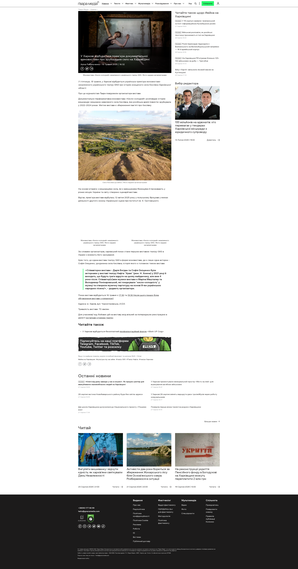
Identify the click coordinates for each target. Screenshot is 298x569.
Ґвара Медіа (83, 9)
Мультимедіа (144, 3)
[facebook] (80, 526)
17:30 (121, 295)
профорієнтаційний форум (133, 331)
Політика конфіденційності (141, 514)
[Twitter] (87, 68)
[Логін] (218, 3)
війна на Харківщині (87, 359)
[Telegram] (91, 68)
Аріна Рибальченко (91, 64)
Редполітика (139, 509)
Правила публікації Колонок (210, 519)
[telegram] (89, 526)
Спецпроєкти (187, 513)
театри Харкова (146, 359)
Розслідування (162, 3)
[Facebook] (82, 68)
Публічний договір (141, 541)
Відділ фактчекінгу (167, 505)
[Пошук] (195, 3)
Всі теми (137, 537)
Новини (105, 3)
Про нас (177, 3)
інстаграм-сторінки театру (99, 318)
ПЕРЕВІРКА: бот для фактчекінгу (165, 510)
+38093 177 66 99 (86, 508)
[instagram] (84, 526)
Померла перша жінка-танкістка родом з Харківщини (176, 407)
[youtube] (98, 526)
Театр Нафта (133, 359)
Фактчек (129, 3)
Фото (183, 509)
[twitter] (94, 526)
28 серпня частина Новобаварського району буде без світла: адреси (110, 394)
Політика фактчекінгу (163, 521)
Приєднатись (212, 505)
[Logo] (88, 3)
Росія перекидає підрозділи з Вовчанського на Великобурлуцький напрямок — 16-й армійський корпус (197, 46)
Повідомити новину (211, 510)
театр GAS (121, 359)
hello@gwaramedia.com (89, 511)
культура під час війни (106, 359)
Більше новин (210, 421)
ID (134, 533)
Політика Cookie (140, 520)
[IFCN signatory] (91, 519)
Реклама (137, 524)
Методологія (164, 516)
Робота (136, 529)
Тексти (117, 3)
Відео (184, 505)
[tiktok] (103, 526)
